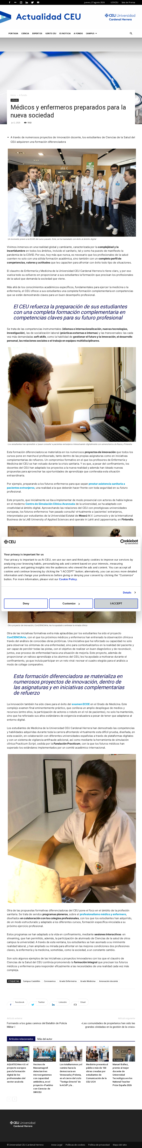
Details (127, 592)
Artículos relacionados (21, 1039)
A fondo (78, 33)
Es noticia (65, 33)
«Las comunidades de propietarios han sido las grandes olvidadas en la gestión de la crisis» (108, 1025)
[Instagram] (21, 2)
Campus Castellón (31, 981)
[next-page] (14, 1099)
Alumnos (91, 1060)
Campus (90, 33)
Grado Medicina (87, 981)
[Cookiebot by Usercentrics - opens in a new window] (123, 541)
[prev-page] (9, 1099)
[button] (131, 33)
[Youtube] (38, 2)
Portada (13, 33)
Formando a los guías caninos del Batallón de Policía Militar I (37, 1025)
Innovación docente (108, 981)
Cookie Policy (68, 579)
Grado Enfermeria (68, 981)
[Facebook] (9, 2)
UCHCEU (114, 2)
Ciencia (25, 33)
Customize (69, 603)
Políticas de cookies (75, 1144)
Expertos (37, 33)
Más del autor (44, 1039)
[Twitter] (32, 2)
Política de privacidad (99, 1144)
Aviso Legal (56, 1144)
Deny (26, 603)
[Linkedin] (26, 2)
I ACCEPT (116, 603)
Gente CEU (50, 33)
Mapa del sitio (120, 1144)
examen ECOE (81, 704)
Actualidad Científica (17, 1060)
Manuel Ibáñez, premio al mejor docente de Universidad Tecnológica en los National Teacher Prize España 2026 (122, 1075)
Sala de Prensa (128, 2)
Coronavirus (50, 981)
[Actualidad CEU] (71, 17)
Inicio (13, 95)
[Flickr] (15, 2)
